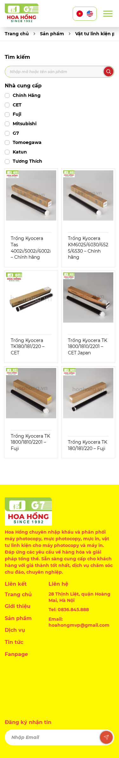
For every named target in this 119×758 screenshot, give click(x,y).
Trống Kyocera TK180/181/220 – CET (27, 347)
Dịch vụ (15, 630)
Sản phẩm (52, 34)
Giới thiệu (17, 606)
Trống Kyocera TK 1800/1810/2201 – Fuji (30, 442)
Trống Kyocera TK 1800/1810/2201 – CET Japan (87, 347)
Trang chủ (17, 34)
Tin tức (14, 642)
